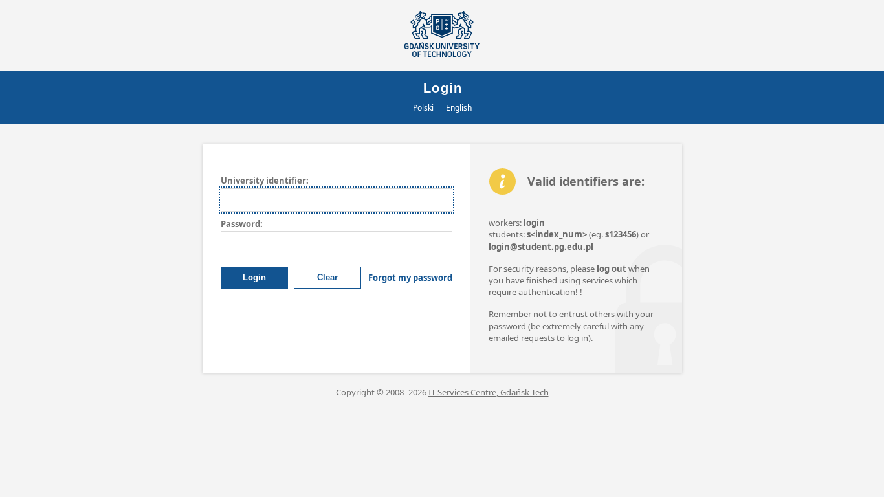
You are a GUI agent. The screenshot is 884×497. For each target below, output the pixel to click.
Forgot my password (410, 277)
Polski (423, 107)
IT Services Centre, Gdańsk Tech (488, 392)
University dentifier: (265, 180)
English (459, 107)
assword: (242, 224)
